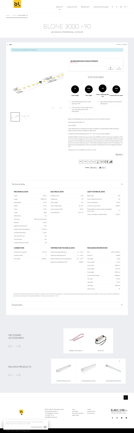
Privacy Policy (91, 413)
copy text (120, 154)
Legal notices (75, 415)
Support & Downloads (101, 7)
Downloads (17, 304)
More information (36, 427)
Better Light (85, 7)
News (73, 409)
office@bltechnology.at (51, 417)
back (10, 44)
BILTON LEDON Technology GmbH (17, 4)
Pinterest (121, 417)
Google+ (103, 167)
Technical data (18, 184)
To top (126, 397)
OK (45, 427)
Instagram (117, 417)
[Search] (112, 7)
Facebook (94, 167)
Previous (53, 107)
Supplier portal (91, 411)
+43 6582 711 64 (49, 415)
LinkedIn (126, 417)
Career (89, 409)
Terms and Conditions (78, 413)
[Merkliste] (116, 7)
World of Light (72, 7)
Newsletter (75, 411)
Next (60, 107)
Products (59, 7)
